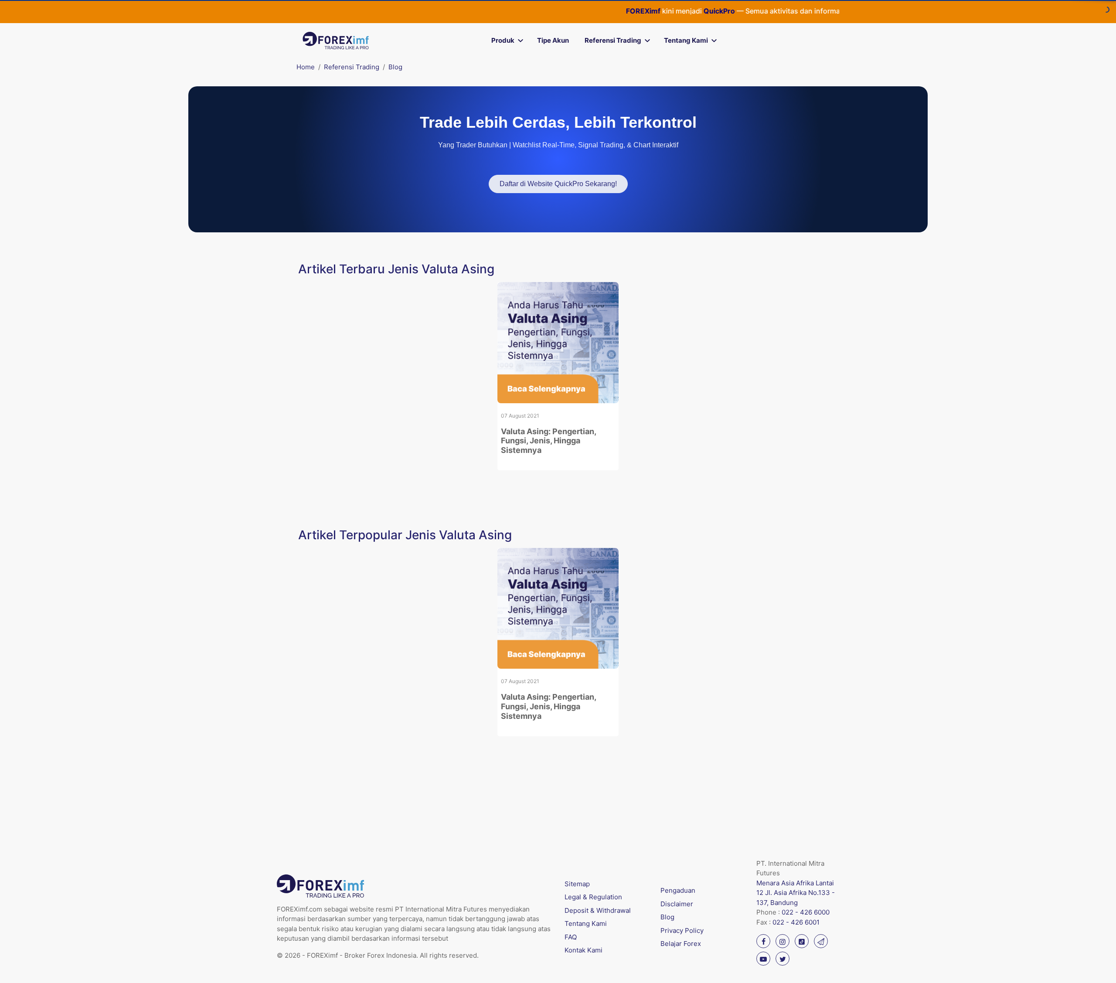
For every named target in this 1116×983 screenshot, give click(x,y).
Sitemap (577, 884)
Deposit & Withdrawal (598, 910)
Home (305, 67)
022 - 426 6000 (806, 912)
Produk (502, 40)
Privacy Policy (682, 930)
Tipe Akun (553, 40)
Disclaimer (676, 904)
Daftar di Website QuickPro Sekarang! (558, 183)
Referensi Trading (613, 40)
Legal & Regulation (593, 897)
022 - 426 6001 (796, 922)
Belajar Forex (680, 943)
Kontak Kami (583, 950)
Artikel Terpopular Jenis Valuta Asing (405, 534)
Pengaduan (677, 890)
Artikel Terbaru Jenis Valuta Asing (396, 269)
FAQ (571, 937)
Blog (395, 67)
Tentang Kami (686, 40)
